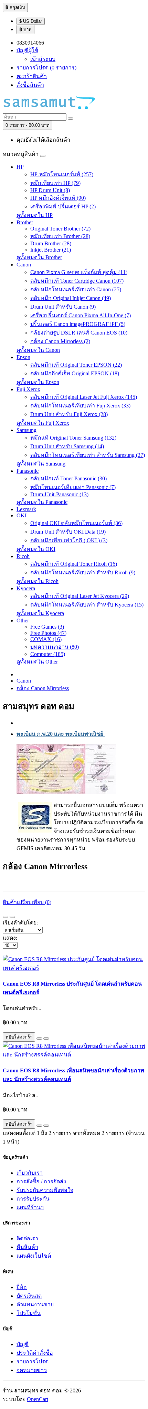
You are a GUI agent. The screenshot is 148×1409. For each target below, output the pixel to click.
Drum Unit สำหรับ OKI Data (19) (68, 532)
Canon (24, 264)
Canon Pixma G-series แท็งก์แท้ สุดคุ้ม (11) (78, 272)
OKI (22, 515)
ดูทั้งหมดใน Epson (38, 382)
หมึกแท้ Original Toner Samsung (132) (73, 438)
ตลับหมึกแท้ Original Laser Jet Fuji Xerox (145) (83, 397)
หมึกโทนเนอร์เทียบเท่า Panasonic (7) (73, 487)
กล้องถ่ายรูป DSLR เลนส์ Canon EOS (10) (78, 333)
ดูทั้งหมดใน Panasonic (42, 502)
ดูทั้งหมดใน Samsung (41, 464)
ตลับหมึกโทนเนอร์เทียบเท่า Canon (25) (75, 289)
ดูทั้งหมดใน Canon (38, 350)
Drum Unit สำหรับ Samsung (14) (67, 446)
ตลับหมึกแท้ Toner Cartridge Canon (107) (77, 281)
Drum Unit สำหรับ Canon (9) (63, 307)
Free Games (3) (47, 627)
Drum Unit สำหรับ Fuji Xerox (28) (69, 414)
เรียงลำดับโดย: (20, 923)
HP (20, 167)
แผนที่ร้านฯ (30, 1207)
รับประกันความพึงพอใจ (45, 1190)
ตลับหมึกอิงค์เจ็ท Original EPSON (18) (74, 373)
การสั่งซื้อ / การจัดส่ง (41, 1181)
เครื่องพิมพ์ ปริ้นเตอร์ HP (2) (63, 206)
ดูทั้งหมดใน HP (35, 215)
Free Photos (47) (48, 633)
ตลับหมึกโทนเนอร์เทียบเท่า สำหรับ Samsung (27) (87, 455)
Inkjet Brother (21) (50, 250)
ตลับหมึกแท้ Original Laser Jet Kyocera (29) (79, 596)
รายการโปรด (33, 1361)
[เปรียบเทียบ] (46, 1038)
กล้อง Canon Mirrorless (43, 688)
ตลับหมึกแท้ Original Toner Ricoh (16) (73, 564)
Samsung (26, 430)
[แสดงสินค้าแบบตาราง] (12, 917)
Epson (23, 357)
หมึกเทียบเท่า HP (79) (55, 183)
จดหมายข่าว (32, 1370)
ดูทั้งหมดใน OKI (36, 549)
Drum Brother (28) (50, 243)
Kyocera (26, 588)
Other (23, 620)
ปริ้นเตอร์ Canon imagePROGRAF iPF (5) (77, 324)
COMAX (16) (46, 639)
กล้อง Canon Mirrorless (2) (60, 341)
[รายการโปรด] (39, 1038)
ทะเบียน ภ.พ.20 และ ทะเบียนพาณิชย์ (61, 734)
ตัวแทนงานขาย (35, 1304)
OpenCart (37, 1399)
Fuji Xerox (28, 389)
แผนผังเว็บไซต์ (34, 1256)
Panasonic (28, 471)
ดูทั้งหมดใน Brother (39, 257)
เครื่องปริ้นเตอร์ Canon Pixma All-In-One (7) (80, 315)
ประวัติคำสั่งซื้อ (35, 1353)
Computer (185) (47, 654)
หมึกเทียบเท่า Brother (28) (60, 236)
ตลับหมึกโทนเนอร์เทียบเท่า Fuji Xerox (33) (80, 405)
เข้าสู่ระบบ (42, 59)
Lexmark (26, 509)
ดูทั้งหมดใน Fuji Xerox (43, 423)
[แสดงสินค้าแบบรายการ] (5, 917)
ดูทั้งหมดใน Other (37, 662)
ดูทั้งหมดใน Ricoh (38, 581)
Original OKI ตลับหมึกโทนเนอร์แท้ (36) (76, 523)
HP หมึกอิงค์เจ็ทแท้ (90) (58, 198)
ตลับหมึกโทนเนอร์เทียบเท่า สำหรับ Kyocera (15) (87, 605)
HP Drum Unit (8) (50, 190)
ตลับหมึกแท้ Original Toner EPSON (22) (76, 365)
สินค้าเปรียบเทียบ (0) (27, 902)
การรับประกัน (33, 1199)
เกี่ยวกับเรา (30, 1173)
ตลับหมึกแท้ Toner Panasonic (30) (68, 478)
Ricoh (23, 556)
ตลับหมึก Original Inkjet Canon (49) (70, 298)
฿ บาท (25, 29)
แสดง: (10, 938)
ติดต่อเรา (27, 1238)
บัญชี (23, 1344)
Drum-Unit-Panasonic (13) (59, 494)
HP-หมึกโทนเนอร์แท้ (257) (61, 174)
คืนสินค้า (27, 1247)
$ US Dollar (30, 21)
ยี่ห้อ (22, 1287)
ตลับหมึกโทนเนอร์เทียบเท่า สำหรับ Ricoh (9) (82, 572)
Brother (25, 222)
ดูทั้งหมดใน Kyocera (40, 613)
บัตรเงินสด (29, 1296)
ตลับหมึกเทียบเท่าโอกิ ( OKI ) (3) (68, 540)
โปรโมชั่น (29, 1313)
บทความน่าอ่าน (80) (54, 647)
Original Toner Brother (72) (60, 229)
